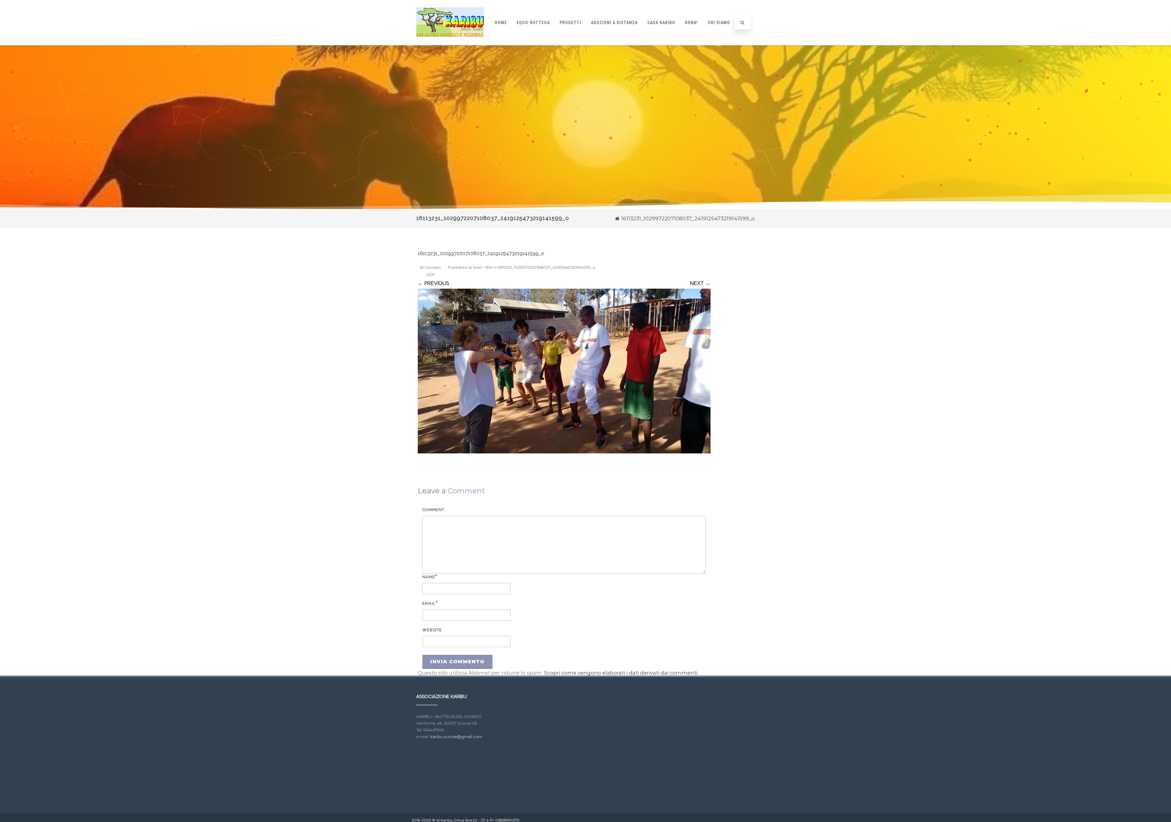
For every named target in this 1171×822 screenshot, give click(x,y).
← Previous (433, 283)
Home (501, 22)
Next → (700, 283)
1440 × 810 (482, 267)
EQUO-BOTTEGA (533, 22)
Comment (433, 509)
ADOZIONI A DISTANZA (614, 22)
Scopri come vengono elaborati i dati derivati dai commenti (620, 673)
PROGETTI (570, 22)
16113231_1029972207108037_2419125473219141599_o (547, 267)
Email (428, 603)
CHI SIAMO (719, 22)
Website (432, 630)
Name (428, 577)
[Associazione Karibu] (450, 42)
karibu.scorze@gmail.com (456, 736)
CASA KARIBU (661, 22)
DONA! (691, 22)
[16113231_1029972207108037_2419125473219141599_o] (564, 371)
